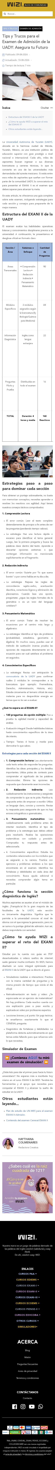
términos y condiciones (34, 1454)
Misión (27, 1357)
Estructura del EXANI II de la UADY (26, 117)
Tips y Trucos (10, 29)
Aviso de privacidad (27, 1371)
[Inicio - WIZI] (27, 1237)
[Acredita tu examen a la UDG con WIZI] (27, 1212)
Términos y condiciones (27, 1378)
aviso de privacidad (13, 1454)
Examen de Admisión (31, 29)
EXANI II (8, 970)
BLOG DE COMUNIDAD (36, 5)
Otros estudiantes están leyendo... (25, 129)
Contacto (27, 1398)
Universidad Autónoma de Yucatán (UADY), (29, 142)
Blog (27, 1350)
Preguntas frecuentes (27, 1364)
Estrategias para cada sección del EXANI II (26, 754)
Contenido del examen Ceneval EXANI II (27, 1120)
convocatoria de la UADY (20, 676)
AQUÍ (33, 1058)
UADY (30, 911)
